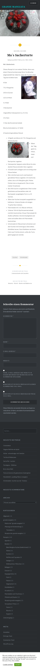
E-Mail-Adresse (9, 351)
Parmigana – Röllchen (10, 465)
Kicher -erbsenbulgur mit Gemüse (13, 453)
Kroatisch (8, 590)
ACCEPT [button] (17, 664)
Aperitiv (7, 540)
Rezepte (6, 537)
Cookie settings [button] (8, 664)
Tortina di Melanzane (9, 457)
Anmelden (6, 632)
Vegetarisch (10, 584)
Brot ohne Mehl (8, 469)
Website (6, 361)
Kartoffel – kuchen (9, 461)
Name (5, 342)
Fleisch (8, 580)
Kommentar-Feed (8, 640)
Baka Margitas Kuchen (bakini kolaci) (17, 547)
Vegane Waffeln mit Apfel (11, 449)
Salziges (8, 560)
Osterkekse (7, 445)
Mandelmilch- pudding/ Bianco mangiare (15, 477)
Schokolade (23, 257)
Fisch (7, 577)
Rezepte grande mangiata (12, 600)
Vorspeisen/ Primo (10, 604)
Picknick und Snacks (11, 597)
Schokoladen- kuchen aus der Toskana (15, 481)
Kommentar (8, 316)
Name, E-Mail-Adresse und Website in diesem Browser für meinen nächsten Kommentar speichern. (18, 375)
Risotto (8, 610)
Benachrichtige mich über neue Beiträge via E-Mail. (19, 395)
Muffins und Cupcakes (13, 557)
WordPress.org (8, 644)
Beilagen (7, 567)
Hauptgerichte (9, 574)
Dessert (7, 570)
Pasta (8, 607)
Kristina (17, 60)
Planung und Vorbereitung (13, 526)
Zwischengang (7, 618)
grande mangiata (8, 520)
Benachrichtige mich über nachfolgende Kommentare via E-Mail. (19, 385)
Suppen (8, 614)
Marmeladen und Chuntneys (13, 594)
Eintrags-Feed (7, 636)
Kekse (8, 550)
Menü (34, 3)
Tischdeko (9, 530)
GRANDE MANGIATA (13, 6)
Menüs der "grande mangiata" (14, 523)
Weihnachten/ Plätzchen (14, 564)
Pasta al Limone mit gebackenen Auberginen (16, 473)
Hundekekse (8, 587)
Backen (17, 51)
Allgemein (6, 516)
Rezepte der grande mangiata (14, 533)
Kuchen (23, 51)
